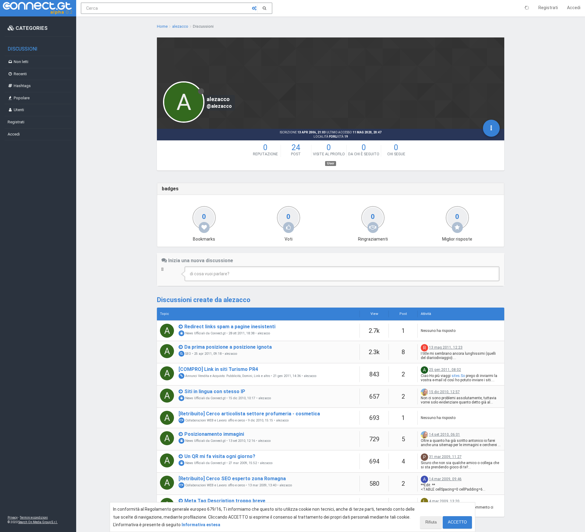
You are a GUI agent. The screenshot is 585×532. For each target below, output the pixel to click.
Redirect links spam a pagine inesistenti (229, 326)
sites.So (458, 376)
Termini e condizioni (34, 517)
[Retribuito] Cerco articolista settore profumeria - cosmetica (249, 414)
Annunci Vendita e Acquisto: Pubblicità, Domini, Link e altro (227, 376)
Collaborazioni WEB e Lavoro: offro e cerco (214, 420)
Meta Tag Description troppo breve (224, 501)
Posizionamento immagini (214, 434)
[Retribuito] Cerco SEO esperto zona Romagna (232, 478)
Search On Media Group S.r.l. (38, 522)
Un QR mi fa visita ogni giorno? (219, 456)
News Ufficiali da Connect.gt (204, 333)
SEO (187, 354)
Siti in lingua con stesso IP (214, 391)
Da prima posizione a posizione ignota (228, 347)
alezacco (263, 333)
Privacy (13, 517)
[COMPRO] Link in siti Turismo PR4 (218, 369)
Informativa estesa (201, 524)
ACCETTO (457, 522)
